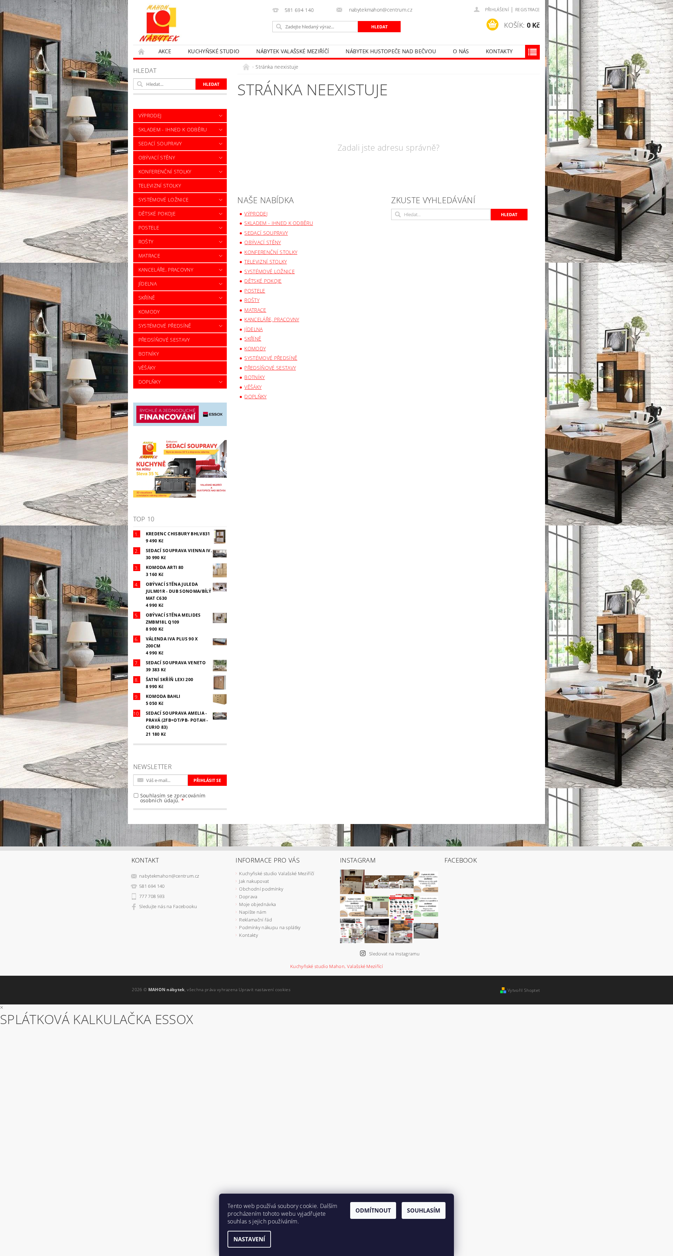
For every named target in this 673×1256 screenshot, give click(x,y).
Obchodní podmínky (261, 889)
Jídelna (147, 283)
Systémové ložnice (163, 199)
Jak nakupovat (254, 881)
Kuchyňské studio (213, 51)
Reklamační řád (255, 920)
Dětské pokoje (157, 213)
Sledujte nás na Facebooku (168, 906)
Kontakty (499, 51)
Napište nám (252, 912)
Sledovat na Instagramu (394, 953)
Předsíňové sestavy (164, 339)
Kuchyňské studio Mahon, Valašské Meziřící (336, 966)
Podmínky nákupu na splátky (269, 927)
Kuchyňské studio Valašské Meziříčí (276, 873)
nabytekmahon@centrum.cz (169, 876)
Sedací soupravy (160, 143)
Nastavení (249, 1239)
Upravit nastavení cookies (265, 990)
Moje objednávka (257, 904)
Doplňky (149, 381)
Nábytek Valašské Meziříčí (292, 51)
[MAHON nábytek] (159, 24)
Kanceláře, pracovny (165, 269)
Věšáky (147, 367)
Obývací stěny (156, 157)
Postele (148, 227)
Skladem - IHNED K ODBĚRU (172, 129)
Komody (149, 311)
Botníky (148, 353)
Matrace (149, 255)
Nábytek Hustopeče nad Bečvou (391, 51)
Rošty (146, 241)
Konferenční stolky (164, 171)
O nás (461, 51)
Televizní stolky (159, 185)
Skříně (146, 297)
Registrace (527, 10)
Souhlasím (423, 1210)
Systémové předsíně (164, 325)
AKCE (164, 51)
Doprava (248, 896)
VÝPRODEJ (150, 115)
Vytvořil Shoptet (524, 990)
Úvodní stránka (141, 51)
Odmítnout (373, 1210)
